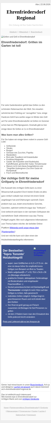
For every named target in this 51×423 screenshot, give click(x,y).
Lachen (42, 411)
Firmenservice (25, 411)
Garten (35, 411)
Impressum (31, 415)
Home (6, 408)
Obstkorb (13, 32)
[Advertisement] (25, 75)
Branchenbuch (36, 32)
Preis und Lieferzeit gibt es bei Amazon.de (21, 322)
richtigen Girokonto (31, 399)
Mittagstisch (23, 32)
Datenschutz (21, 415)
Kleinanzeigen (12, 411)
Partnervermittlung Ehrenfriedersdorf (24, 408)
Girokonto (44, 408)
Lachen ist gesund (22, 387)
